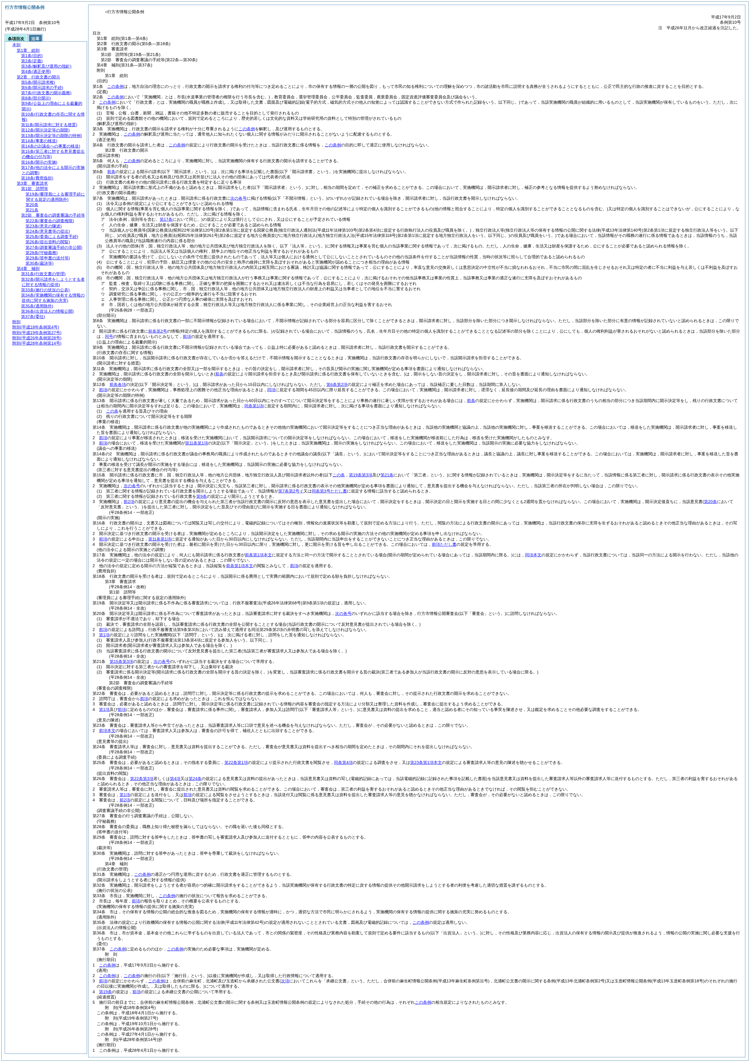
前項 (187, 336)
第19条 (105, 991)
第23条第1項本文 (426, 762)
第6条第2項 (336, 384)
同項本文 (533, 555)
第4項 (175, 778)
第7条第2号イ (291, 491)
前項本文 (107, 730)
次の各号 (238, 198)
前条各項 (118, 384)
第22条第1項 (236, 762)
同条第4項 (343, 762)
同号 (109, 336)
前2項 (129, 501)
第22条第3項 (142, 778)
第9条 (201, 496)
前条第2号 (157, 331)
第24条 (195, 778)
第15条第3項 (121, 661)
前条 (111, 171)
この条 (112, 411)
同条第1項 (253, 405)
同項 (271, 389)
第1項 (104, 634)
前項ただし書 (444, 544)
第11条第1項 (196, 443)
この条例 (115, 86)
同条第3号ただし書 (329, 491)
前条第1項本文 (258, 555)
